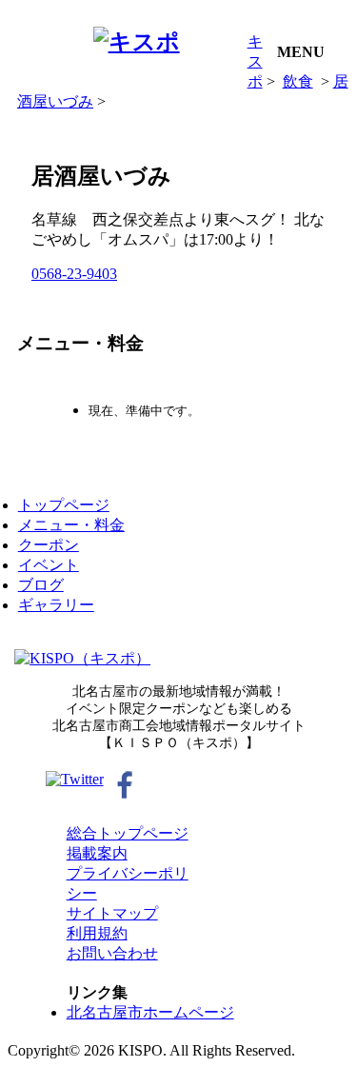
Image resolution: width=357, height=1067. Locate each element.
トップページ (63, 505)
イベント (48, 565)
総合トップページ (127, 833)
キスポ (255, 61)
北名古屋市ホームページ (150, 1012)
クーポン (48, 545)
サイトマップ (112, 913)
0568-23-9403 (74, 274)
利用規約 (97, 933)
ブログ (41, 585)
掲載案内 (97, 853)
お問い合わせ (112, 953)
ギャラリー (56, 605)
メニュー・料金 (71, 525)
